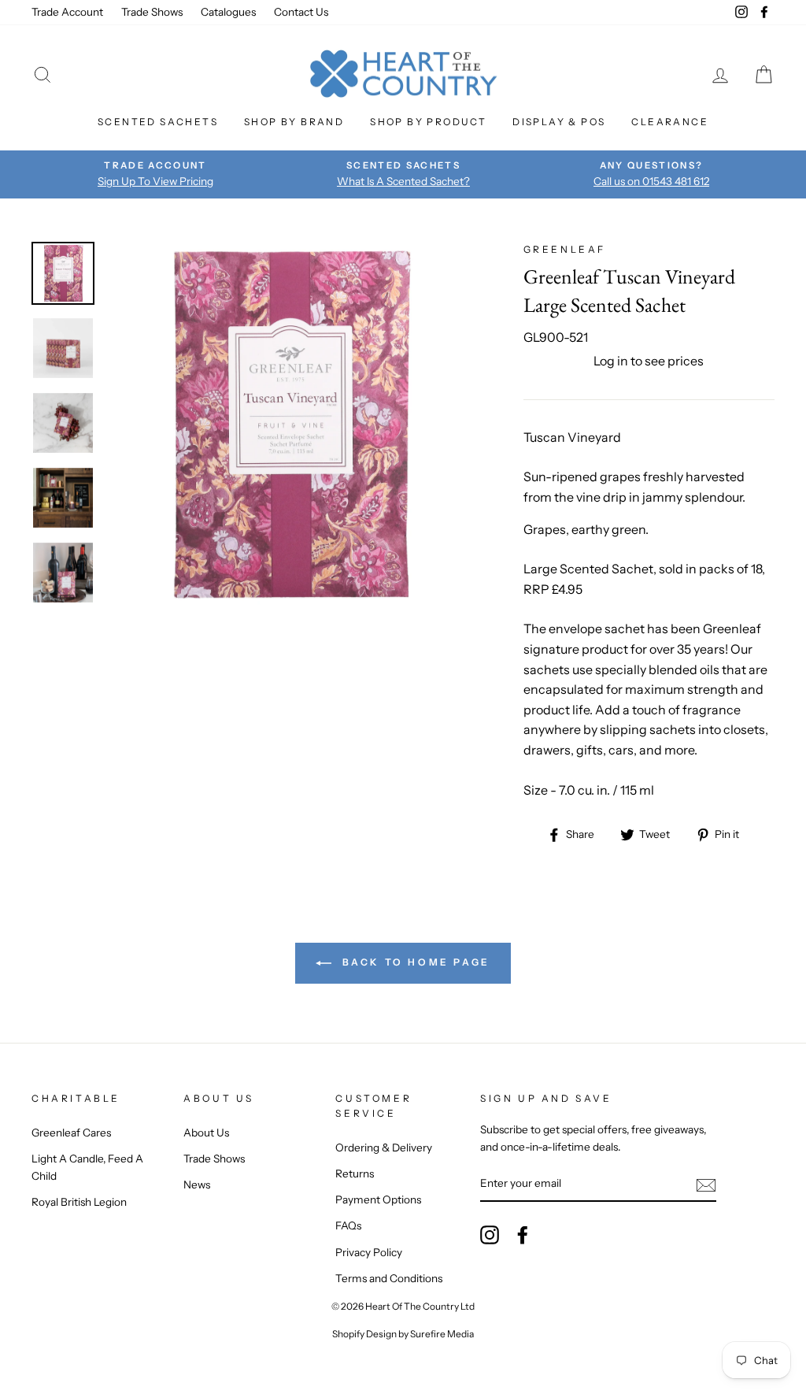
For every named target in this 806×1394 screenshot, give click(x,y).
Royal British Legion (79, 1202)
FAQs (348, 1225)
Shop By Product (428, 122)
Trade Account (67, 12)
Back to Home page (414, 962)
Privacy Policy (368, 1252)
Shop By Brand (294, 122)
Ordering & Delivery (383, 1147)
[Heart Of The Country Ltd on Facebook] (522, 1234)
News (196, 1184)
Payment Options (378, 1199)
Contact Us (301, 12)
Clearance (669, 122)
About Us (206, 1132)
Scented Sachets (158, 122)
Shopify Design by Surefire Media (403, 1334)
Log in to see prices (648, 361)
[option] (155, 174)
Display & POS (558, 122)
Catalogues (228, 12)
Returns (354, 1173)
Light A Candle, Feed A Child (87, 1167)
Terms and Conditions (388, 1278)
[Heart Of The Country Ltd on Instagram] (489, 1234)
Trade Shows (152, 12)
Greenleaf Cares (71, 1132)
